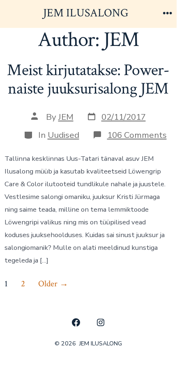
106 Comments (137, 135)
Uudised (63, 135)
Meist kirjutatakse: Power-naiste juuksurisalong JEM (88, 79)
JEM (66, 117)
